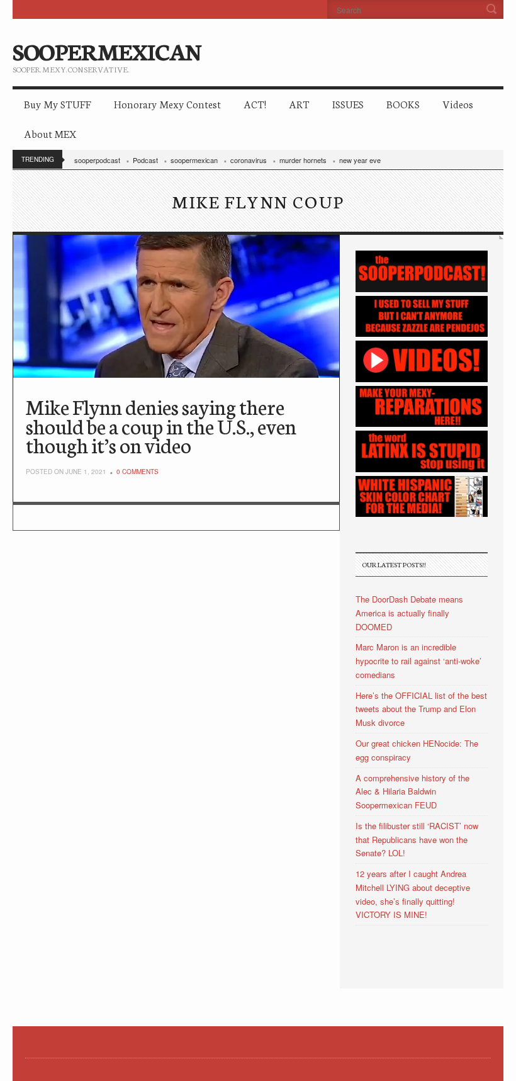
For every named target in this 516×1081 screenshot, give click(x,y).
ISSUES (348, 103)
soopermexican (194, 160)
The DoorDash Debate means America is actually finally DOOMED (409, 613)
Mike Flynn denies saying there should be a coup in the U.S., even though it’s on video (161, 425)
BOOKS (403, 103)
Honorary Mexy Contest (167, 103)
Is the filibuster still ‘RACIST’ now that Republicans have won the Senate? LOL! (417, 839)
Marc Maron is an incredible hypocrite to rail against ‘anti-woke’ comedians (418, 661)
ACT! (255, 103)
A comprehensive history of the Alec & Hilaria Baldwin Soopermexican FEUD (412, 792)
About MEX (50, 133)
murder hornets (303, 160)
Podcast (145, 160)
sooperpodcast (97, 160)
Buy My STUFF (57, 103)
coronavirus (248, 160)
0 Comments (137, 471)
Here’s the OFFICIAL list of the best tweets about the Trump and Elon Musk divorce (421, 709)
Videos (457, 103)
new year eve (360, 160)
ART (299, 103)
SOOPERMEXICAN (107, 50)
